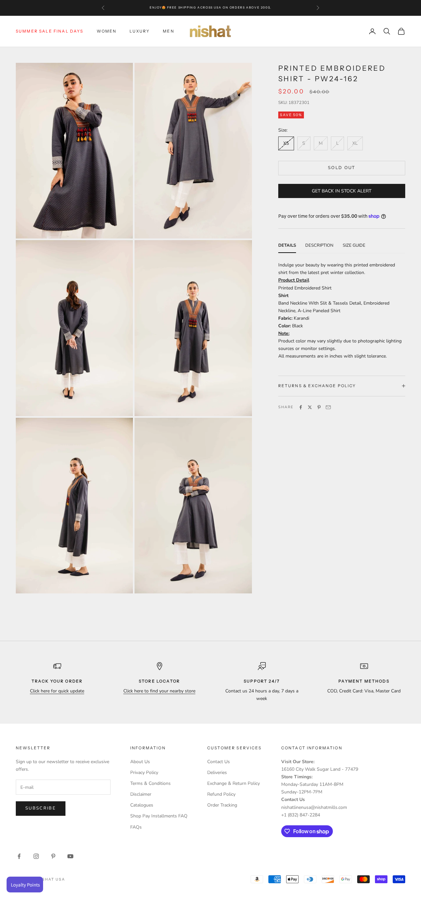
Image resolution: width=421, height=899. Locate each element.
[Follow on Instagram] (36, 856)
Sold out (342, 168)
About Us (140, 762)
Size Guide (354, 245)
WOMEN (107, 31)
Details (287, 245)
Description (319, 245)
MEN (168, 31)
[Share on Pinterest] (319, 407)
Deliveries (217, 772)
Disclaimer (140, 794)
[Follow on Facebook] (19, 856)
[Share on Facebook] (300, 407)
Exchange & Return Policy (233, 783)
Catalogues (141, 805)
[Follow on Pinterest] (53, 856)
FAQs (136, 827)
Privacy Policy (144, 772)
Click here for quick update (57, 691)
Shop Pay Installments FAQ (158, 816)
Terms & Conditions (150, 783)
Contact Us (218, 762)
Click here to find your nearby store (159, 691)
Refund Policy (221, 794)
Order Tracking (222, 805)
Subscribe (40, 808)
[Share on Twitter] (309, 407)
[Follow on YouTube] (70, 856)
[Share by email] (328, 407)
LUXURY (140, 31)
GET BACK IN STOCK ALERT (341, 190)
